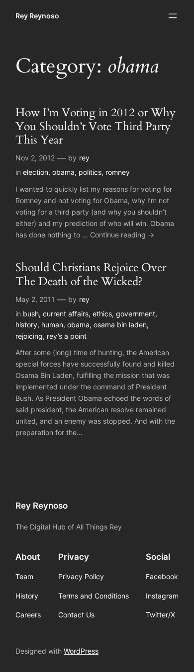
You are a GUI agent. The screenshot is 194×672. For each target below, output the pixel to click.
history (26, 324)
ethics (102, 313)
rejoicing (29, 336)
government (135, 313)
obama (63, 172)
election (35, 172)
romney (117, 172)
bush (31, 313)
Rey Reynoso (37, 15)
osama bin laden (120, 324)
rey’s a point (67, 336)
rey (84, 157)
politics (90, 172)
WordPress (81, 651)
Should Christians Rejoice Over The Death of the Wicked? (90, 274)
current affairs (66, 313)
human (52, 324)
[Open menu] (173, 16)
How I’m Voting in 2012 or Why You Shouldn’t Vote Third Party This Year (95, 126)
